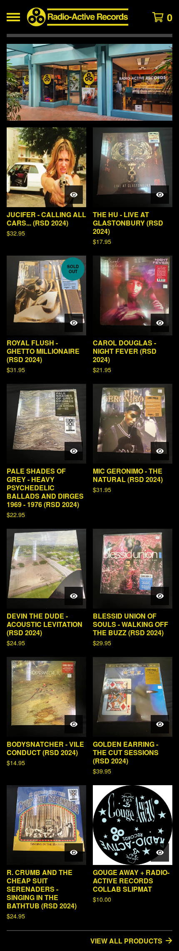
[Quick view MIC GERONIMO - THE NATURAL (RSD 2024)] (160, 451)
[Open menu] (13, 17)
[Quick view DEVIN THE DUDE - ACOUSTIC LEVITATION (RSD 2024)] (74, 596)
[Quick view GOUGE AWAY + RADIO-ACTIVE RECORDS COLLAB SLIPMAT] (160, 852)
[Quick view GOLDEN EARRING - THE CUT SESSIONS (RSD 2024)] (160, 724)
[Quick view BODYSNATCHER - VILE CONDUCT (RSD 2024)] (74, 724)
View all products (126, 941)
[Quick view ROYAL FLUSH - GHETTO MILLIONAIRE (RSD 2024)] (74, 323)
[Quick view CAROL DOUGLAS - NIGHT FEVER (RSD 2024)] (160, 323)
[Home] (78, 17)
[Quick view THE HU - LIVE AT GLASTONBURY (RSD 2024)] (160, 194)
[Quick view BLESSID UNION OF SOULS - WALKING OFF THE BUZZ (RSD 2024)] (160, 596)
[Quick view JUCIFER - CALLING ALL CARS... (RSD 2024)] (74, 194)
